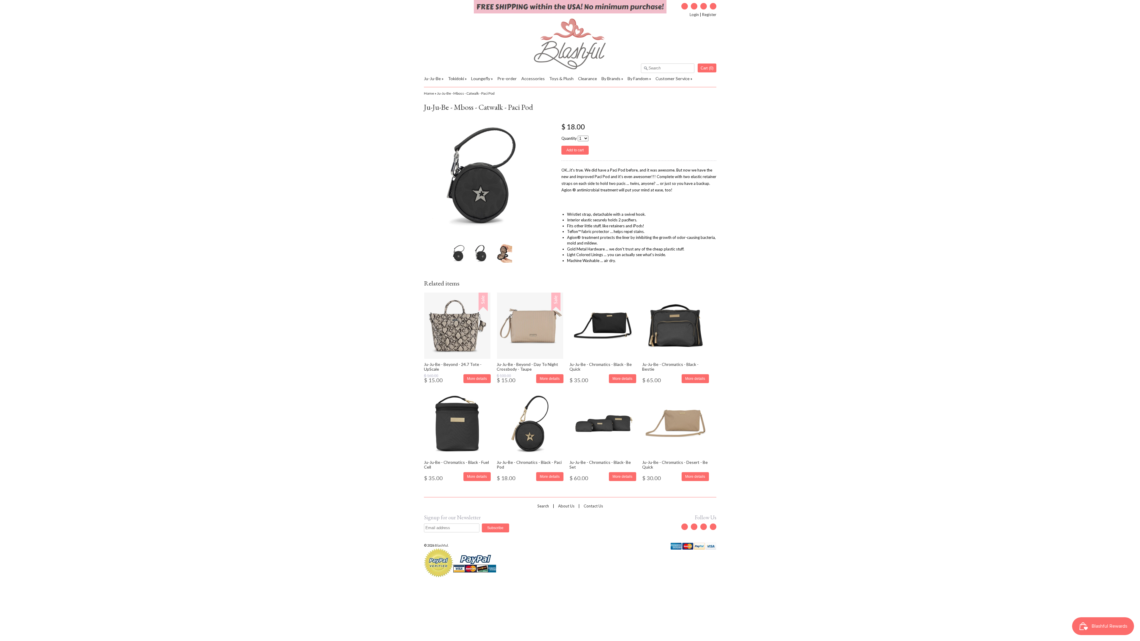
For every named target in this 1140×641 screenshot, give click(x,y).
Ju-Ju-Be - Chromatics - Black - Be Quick (600, 366)
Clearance (587, 78)
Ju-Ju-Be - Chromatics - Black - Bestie (670, 366)
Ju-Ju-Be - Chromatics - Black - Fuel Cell (456, 464)
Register (709, 14)
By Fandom (638, 78)
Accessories (533, 78)
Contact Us (593, 506)
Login (694, 14)
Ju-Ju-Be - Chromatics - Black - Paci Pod (529, 464)
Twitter (684, 6)
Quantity (569, 138)
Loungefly (480, 78)
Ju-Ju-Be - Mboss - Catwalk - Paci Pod (466, 93)
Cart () (707, 68)
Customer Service (673, 78)
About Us (566, 506)
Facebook (694, 6)
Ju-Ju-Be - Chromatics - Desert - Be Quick (675, 464)
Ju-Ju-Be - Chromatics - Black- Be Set (600, 464)
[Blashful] (570, 68)
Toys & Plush (561, 78)
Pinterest (713, 6)
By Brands (610, 78)
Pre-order (507, 78)
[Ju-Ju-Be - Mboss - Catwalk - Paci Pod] (458, 253)
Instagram (703, 6)
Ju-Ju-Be (432, 78)
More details (477, 378)
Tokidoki (456, 78)
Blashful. (442, 545)
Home (429, 93)
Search (543, 506)
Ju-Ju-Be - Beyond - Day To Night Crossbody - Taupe (527, 366)
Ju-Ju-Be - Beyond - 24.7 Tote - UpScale (453, 366)
